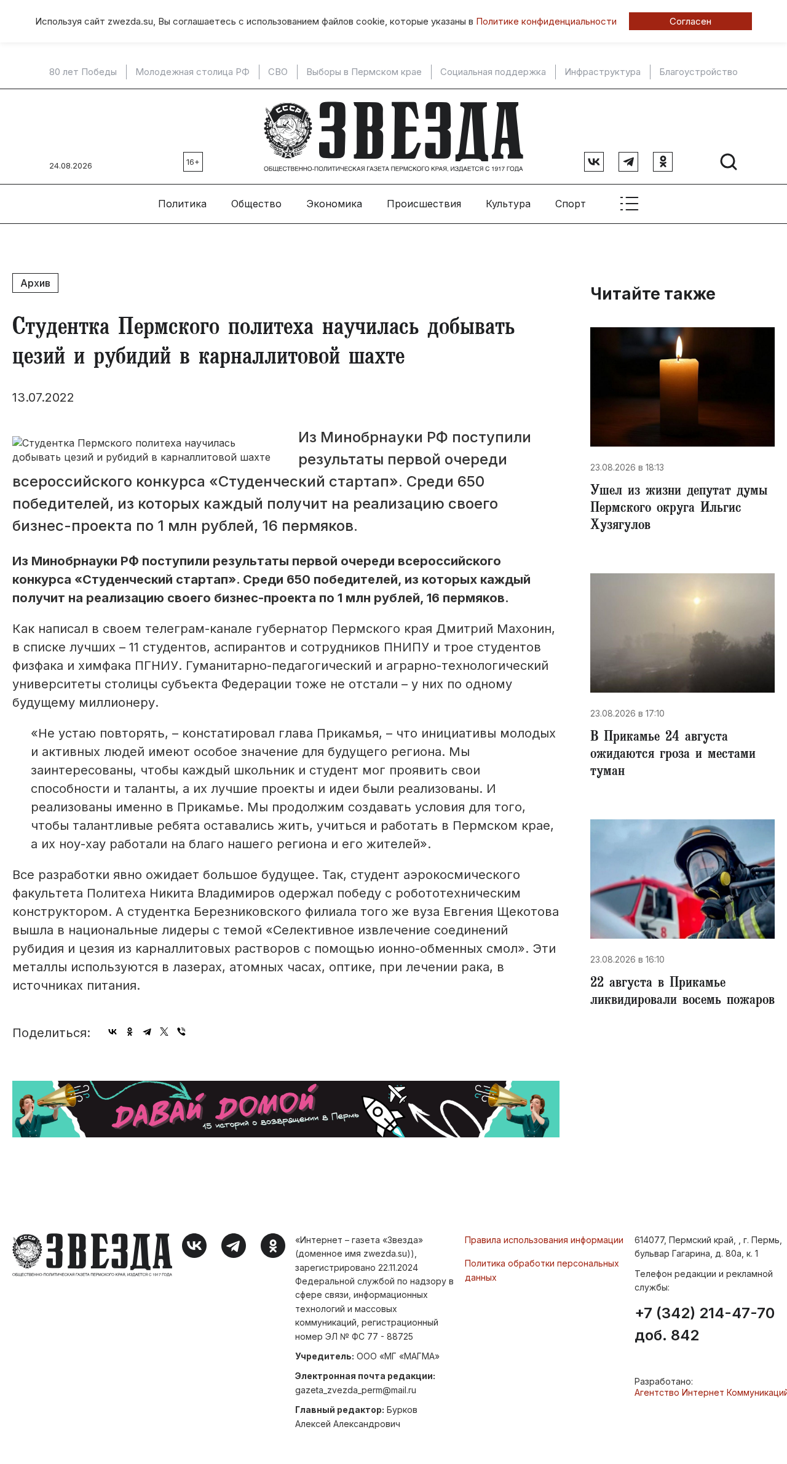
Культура (508, 203)
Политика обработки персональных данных (542, 1270)
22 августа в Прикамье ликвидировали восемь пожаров (682, 993)
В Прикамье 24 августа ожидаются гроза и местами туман (673, 755)
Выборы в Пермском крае (364, 72)
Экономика (334, 203)
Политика (182, 203)
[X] (164, 1031)
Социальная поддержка (493, 72)
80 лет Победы (83, 72)
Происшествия (424, 203)
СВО (278, 72)
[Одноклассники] (129, 1031)
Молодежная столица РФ (192, 72)
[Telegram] (147, 1031)
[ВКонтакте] (112, 1031)
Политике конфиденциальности (546, 21)
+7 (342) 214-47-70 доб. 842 (705, 1324)
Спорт (570, 203)
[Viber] (181, 1031)
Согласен (690, 21)
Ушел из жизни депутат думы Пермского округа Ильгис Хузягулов (678, 509)
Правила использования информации (544, 1240)
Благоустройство (698, 72)
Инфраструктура (602, 72)
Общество (256, 203)
